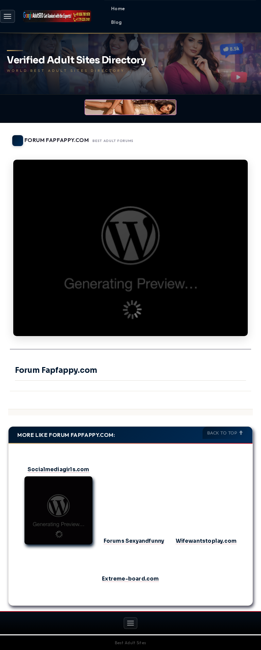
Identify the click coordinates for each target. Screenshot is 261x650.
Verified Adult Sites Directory (76, 60)
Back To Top (223, 432)
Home (118, 8)
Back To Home (235, 136)
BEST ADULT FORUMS (113, 141)
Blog (116, 22)
